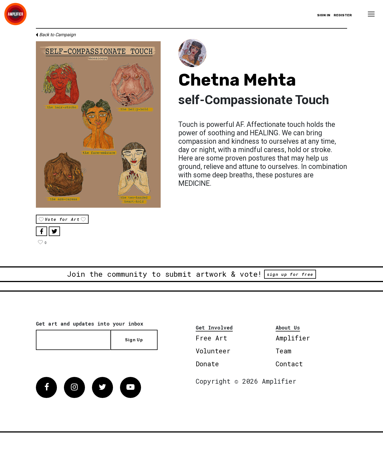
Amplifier (293, 338)
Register (343, 15)
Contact (289, 364)
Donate (207, 364)
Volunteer (213, 351)
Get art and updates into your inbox (89, 323)
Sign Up (134, 339)
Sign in (323, 15)
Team (283, 351)
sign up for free (290, 274)
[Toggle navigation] (371, 14)
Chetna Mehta (237, 80)
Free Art (211, 338)
